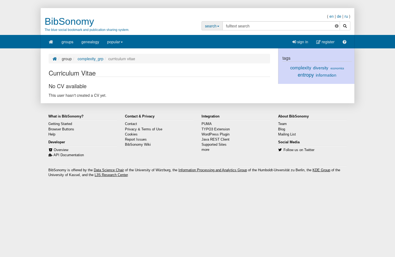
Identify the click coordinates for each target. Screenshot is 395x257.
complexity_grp (90, 58)
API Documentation (68, 155)
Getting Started (60, 124)
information (326, 75)
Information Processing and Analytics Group (212, 170)
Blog (281, 129)
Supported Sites (214, 145)
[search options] (337, 25)
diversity (320, 67)
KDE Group (321, 170)
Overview (61, 150)
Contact (131, 124)
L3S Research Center (111, 175)
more (205, 150)
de (339, 16)
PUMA (207, 124)
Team (282, 124)
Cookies (131, 134)
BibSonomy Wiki (138, 145)
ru (346, 16)
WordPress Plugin (215, 134)
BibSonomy (69, 21)
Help (51, 134)
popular (113, 41)
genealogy (90, 41)
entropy (306, 74)
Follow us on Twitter (298, 150)
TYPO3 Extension (216, 129)
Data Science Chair (109, 170)
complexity (300, 67)
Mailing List (287, 134)
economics (337, 68)
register (328, 41)
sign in (302, 41)
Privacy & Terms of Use (143, 129)
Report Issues (136, 139)
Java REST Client (215, 139)
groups (67, 41)
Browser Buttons (61, 129)
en (331, 16)
